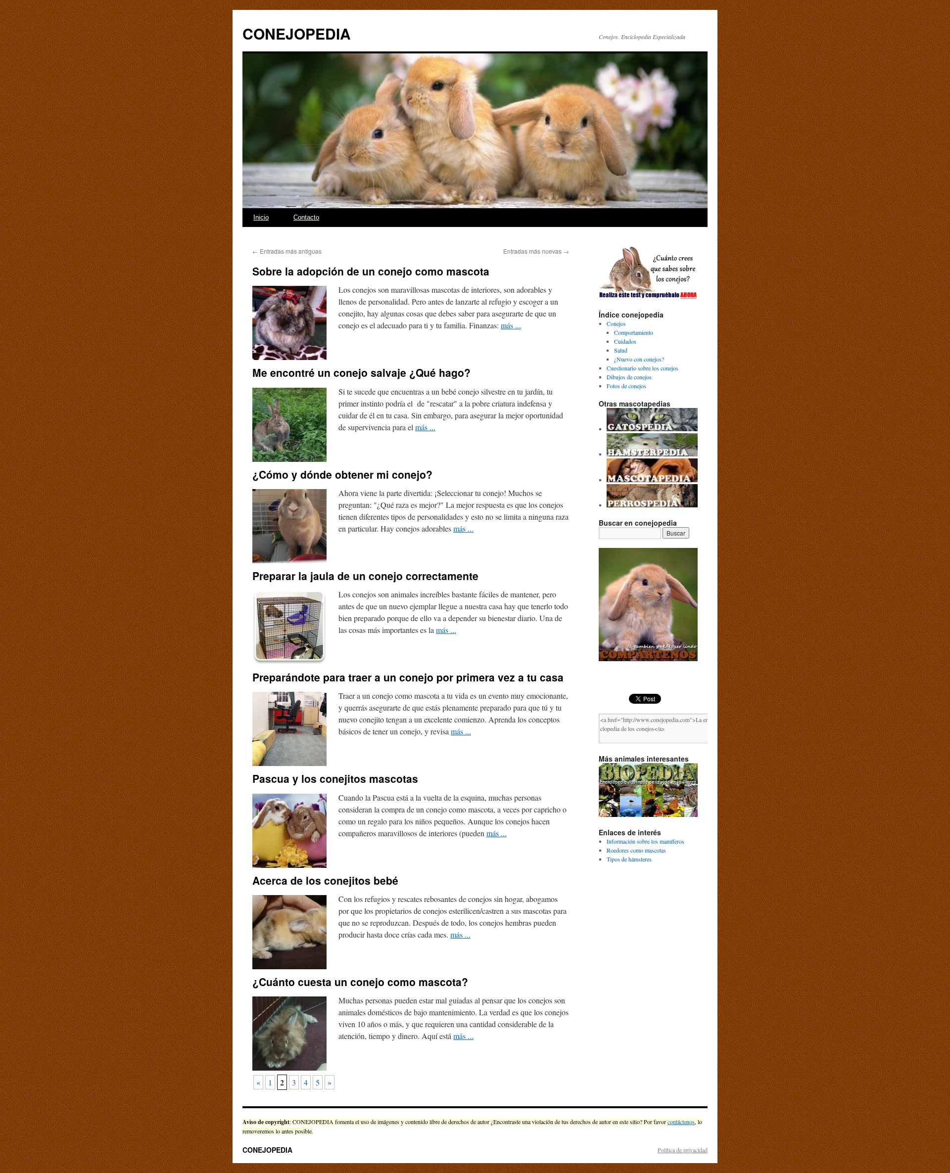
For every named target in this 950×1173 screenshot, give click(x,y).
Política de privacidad (683, 1150)
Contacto (306, 217)
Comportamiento (633, 332)
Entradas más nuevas (536, 251)
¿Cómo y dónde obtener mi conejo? (342, 474)
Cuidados (625, 341)
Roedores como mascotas (636, 850)
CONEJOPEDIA (296, 33)
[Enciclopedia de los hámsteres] (652, 454)
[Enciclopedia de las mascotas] (652, 480)
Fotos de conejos (626, 386)
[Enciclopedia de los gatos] (652, 429)
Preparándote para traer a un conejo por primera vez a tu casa (408, 677)
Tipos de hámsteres (629, 859)
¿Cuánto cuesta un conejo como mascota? (360, 981)
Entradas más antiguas (287, 251)
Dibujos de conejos (629, 377)
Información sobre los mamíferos (645, 841)
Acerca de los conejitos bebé (325, 880)
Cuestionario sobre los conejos (642, 368)
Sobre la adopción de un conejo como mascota (370, 271)
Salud (620, 350)
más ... (511, 325)
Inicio (261, 217)
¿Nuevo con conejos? (639, 359)
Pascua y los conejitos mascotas (335, 778)
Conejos (616, 323)
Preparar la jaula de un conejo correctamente (365, 575)
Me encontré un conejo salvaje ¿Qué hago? (361, 372)
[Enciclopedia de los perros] (652, 505)
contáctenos (681, 1122)
